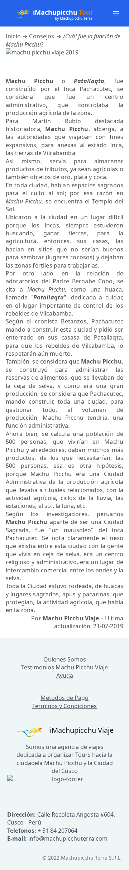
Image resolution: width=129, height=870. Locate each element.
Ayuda (64, 675)
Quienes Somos (64, 659)
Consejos (41, 36)
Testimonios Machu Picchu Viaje (64, 667)
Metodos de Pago (64, 698)
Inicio (13, 36)
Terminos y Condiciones (64, 706)
